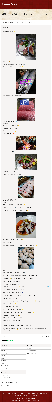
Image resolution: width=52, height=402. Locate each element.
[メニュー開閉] (48, 4)
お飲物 (2, 358)
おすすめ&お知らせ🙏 (6, 377)
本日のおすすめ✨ (5, 336)
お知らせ (29, 348)
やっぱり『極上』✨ (46, 336)
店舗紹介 (3, 350)
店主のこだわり (4, 360)
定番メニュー (4, 355)
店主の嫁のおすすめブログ (33, 353)
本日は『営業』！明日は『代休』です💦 (10, 382)
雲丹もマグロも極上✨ (6, 385)
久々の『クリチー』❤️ (6, 380)
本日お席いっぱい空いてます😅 (8, 375)
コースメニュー (4, 353)
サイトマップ (4, 368)
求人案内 (3, 363)
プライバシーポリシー (6, 365)
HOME (2, 348)
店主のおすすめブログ (9, 22)
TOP (1, 22)
